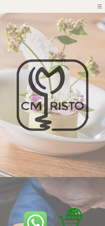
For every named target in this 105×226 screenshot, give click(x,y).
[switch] (99, 6)
